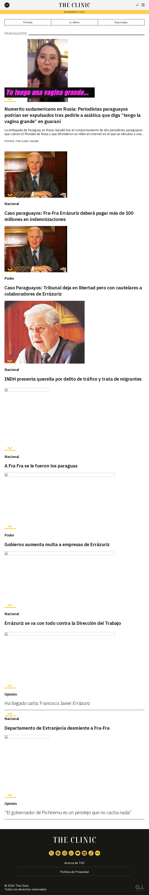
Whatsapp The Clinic (71, 853)
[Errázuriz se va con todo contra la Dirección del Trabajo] (74, 579)
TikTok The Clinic (91, 853)
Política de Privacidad (74, 872)
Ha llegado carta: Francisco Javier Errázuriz (47, 703)
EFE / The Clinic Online (24, 141)
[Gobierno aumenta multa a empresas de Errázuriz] (74, 501)
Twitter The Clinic (51, 853)
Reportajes (121, 22)
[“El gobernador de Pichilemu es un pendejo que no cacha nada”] (74, 766)
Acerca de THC (74, 863)
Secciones (143, 4)
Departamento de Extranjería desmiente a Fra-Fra (56, 728)
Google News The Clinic (97, 853)
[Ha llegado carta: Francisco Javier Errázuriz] (74, 660)
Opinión (10, 694)
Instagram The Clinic (64, 853)
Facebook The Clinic (58, 853)
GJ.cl (140, 888)
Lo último (74, 22)
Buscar (137, 4)
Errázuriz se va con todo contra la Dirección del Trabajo (62, 623)
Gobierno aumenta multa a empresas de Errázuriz (57, 544)
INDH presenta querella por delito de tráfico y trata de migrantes (73, 379)
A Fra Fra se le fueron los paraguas (40, 466)
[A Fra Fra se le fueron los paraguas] (74, 419)
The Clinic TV (77, 853)
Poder (9, 278)
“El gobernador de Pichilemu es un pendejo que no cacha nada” (68, 812)
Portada (27, 22)
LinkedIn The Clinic (84, 853)
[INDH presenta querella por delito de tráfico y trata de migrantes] (74, 332)
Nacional (11, 203)
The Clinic (22, 885)
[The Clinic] (10, 5)
